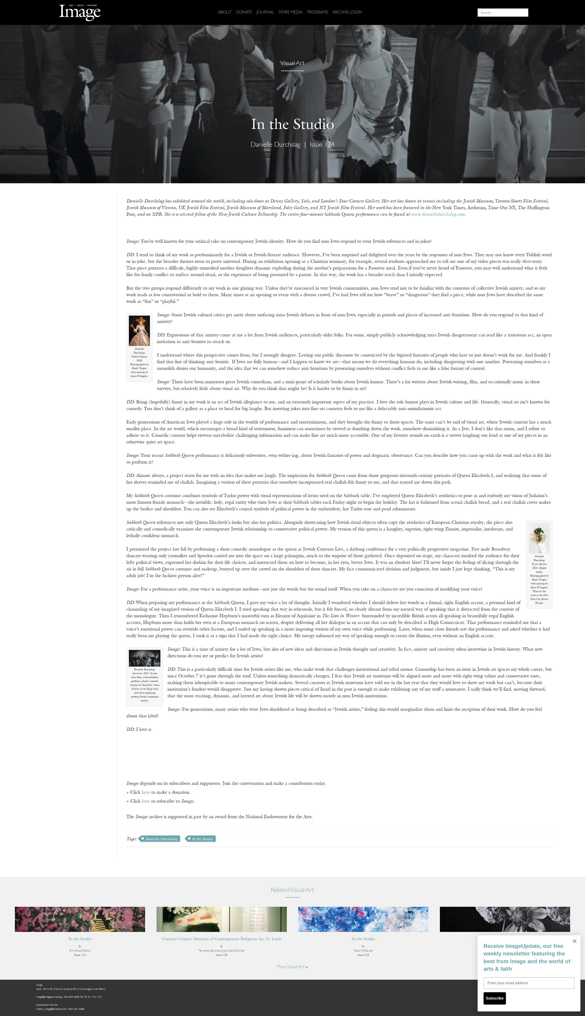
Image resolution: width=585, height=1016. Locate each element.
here (146, 792)
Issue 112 (80, 955)
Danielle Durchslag (161, 839)
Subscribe (495, 998)
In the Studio (202, 839)
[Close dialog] (575, 941)
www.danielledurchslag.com (438, 214)
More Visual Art (291, 967)
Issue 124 (322, 145)
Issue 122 (363, 955)
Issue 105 (222, 955)
